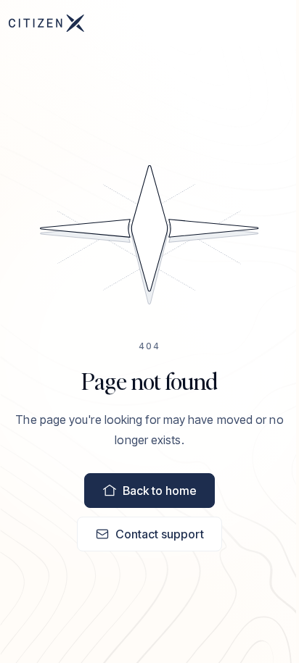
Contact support (159, 534)
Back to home (160, 490)
